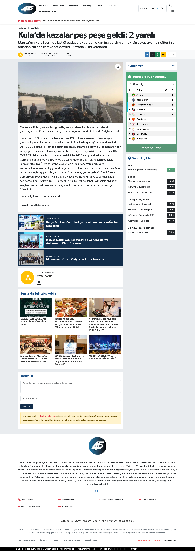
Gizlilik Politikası (27, 540)
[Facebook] (97, 491)
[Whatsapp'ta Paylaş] (157, 54)
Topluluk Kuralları (71, 540)
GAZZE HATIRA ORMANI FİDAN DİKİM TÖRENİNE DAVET (33, 321)
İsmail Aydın (44, 275)
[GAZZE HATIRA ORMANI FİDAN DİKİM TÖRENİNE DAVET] (36, 307)
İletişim (43, 540)
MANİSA (43, 5)
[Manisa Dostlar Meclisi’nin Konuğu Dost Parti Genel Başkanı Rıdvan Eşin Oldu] (36, 344)
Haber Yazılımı (143, 540)
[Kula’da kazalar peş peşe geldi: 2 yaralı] (70, 92)
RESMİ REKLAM (47, 11)
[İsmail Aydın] (27, 277)
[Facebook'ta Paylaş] (147, 54)
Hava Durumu (28, 500)
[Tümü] (173, 66)
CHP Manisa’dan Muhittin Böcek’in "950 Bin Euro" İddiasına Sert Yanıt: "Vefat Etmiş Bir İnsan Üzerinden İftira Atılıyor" (103, 324)
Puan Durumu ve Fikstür (112, 500)
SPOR (99, 5)
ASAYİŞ (87, 5)
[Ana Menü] (171, 12)
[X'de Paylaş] (152, 54)
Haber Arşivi (67, 507)
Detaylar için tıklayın (151, 147)
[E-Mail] (39, 282)
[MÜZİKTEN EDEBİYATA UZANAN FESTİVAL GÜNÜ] (105, 344)
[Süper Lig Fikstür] (173, 158)
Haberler (22, 28)
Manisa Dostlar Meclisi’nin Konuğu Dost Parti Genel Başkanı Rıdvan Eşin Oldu (34, 359)
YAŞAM (111, 5)
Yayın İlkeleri (91, 540)
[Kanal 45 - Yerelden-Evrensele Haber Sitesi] (27, 8)
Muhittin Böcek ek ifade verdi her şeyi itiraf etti (71, 20)
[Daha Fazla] (163, 54)
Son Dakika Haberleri (30, 507)
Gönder (26, 406)
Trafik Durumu (68, 500)
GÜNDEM (58, 5)
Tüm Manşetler (149, 500)
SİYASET (73, 5)
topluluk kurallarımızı (46, 416)
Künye (55, 540)
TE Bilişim (155, 540)
